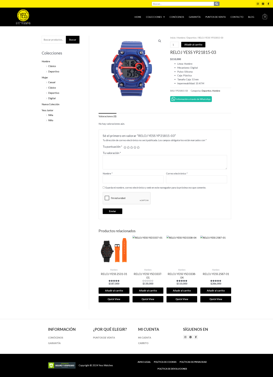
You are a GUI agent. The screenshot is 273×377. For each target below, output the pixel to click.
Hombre (46, 61)
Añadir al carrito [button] (114, 290)
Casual (51, 82)
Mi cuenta (144, 337)
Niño (50, 120)
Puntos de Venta (215, 17)
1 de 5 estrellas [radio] (125, 147)
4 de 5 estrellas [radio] (134, 147)
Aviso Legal (144, 362)
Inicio (173, 37)
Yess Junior (47, 110)
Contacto (237, 17)
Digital (52, 98)
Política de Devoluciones (172, 368)
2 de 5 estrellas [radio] (128, 147)
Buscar (72, 39)
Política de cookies (165, 362)
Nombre (108, 173)
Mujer (45, 77)
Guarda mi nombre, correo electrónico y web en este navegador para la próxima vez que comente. (155, 187)
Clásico (52, 66)
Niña (50, 115)
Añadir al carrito (193, 44)
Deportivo (53, 71)
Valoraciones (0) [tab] (107, 116)
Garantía (195, 17)
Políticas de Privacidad (193, 362)
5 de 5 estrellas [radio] (138, 147)
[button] (155, 16)
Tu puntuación (112, 146)
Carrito (143, 343)
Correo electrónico (177, 173)
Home (138, 17)
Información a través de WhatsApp (193, 99)
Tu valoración (112, 153)
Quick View (114, 299)
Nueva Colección (50, 104)
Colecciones (154, 17)
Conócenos (177, 17)
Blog (251, 17)
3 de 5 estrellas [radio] (131, 147)
